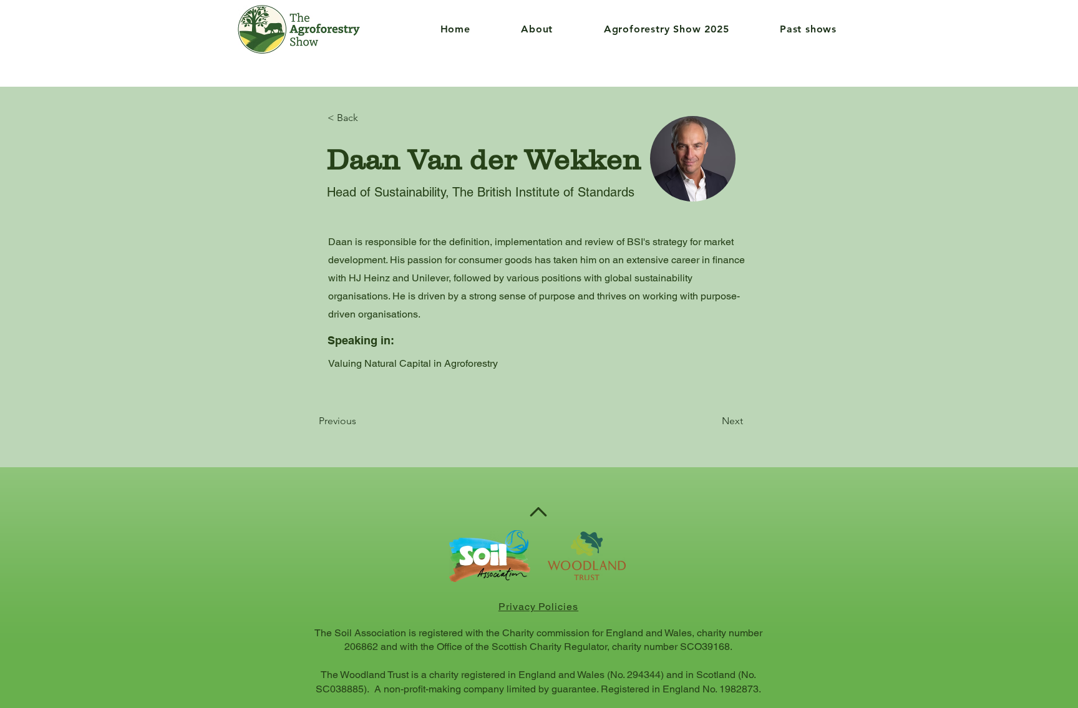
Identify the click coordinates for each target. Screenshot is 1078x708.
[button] (519, 29)
